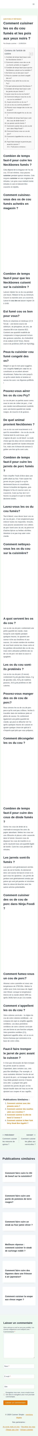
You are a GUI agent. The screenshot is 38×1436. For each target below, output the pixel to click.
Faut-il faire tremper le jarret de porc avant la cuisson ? (19, 143)
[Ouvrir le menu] (33, 4)
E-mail (7, 1376)
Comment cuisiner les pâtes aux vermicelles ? (28, 1139)
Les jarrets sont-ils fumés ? (16, 123)
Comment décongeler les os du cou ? (19, 114)
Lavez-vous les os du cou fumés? (17, 94)
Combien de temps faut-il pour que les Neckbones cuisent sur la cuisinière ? (19, 69)
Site (5, 1387)
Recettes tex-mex (28, 1427)
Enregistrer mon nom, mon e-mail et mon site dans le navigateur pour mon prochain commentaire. (20, 1395)
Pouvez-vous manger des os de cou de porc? (19, 109)
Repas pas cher (12, 1430)
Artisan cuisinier (26, 1430)
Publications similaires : (18, 147)
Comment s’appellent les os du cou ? (19, 138)
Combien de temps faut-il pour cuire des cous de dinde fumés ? (19, 119)
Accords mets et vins (11, 1427)
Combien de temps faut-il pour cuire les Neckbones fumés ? (18, 58)
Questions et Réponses (12, 19)
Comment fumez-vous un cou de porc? (18, 132)
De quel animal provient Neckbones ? (19, 86)
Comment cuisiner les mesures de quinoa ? (10, 1139)
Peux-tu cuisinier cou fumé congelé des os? (18, 77)
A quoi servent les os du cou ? (17, 102)
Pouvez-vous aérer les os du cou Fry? (17, 82)
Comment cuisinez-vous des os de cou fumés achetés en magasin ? (18, 63)
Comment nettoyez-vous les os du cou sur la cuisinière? (19, 98)
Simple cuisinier (11, 43)
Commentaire (9, 1332)
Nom (6, 1366)
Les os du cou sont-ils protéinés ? (18, 105)
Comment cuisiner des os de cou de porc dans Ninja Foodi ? (19, 127)
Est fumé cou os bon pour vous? (17, 73)
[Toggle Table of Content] (30, 54)
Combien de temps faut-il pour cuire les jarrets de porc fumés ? (18, 90)
